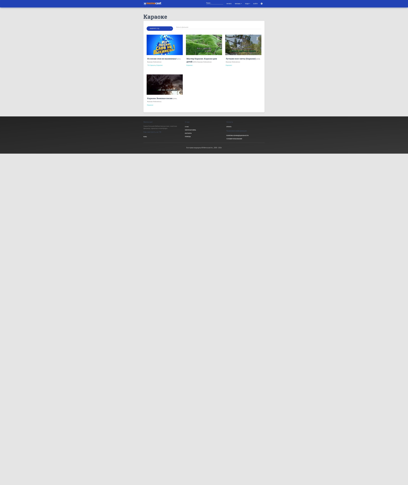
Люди (247, 3)
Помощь (188, 136)
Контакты (188, 133)
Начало (229, 3)
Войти (255, 3)
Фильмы (238, 3)
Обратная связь (190, 130)
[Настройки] (262, 3)
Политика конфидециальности (237, 135)
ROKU (145, 136)
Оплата (228, 126)
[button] (160, 28)
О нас (187, 126)
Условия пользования (234, 139)
